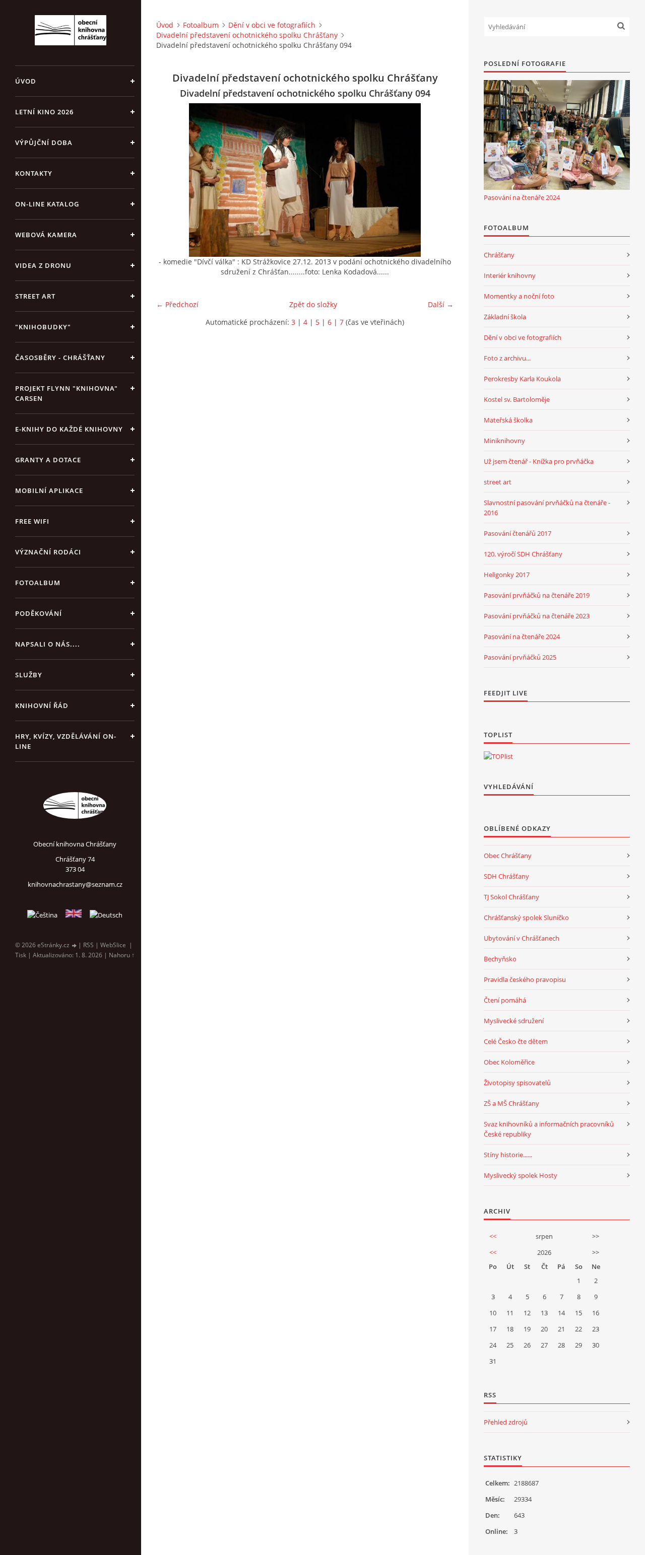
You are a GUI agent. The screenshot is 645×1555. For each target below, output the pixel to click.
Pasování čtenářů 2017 (517, 533)
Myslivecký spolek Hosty (520, 1175)
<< (492, 1236)
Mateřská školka (508, 420)
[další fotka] (437, 180)
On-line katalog (47, 203)
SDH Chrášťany (506, 876)
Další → (441, 304)
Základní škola (505, 316)
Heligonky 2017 (507, 574)
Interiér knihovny (510, 275)
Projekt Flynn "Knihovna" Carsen (66, 393)
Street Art (35, 296)
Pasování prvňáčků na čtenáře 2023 (537, 615)
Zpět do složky (313, 304)
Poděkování (38, 613)
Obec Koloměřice (509, 1062)
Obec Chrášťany (508, 855)
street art (497, 481)
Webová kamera (46, 234)
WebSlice (113, 945)
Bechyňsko (500, 958)
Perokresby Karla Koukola (522, 378)
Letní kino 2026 (44, 111)
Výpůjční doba (44, 142)
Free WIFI (32, 521)
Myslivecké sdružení (514, 1020)
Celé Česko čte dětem (516, 1041)
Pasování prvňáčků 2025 (520, 657)
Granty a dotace (48, 459)
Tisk (20, 955)
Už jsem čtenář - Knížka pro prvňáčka (539, 461)
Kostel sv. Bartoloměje (517, 399)
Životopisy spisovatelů (517, 1082)
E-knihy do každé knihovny (69, 429)
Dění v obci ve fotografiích (271, 25)
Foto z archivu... (507, 358)
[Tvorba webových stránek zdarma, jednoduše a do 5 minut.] (74, 945)
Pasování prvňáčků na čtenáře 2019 (537, 595)
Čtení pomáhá (505, 1000)
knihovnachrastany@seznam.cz (75, 884)
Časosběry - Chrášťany (60, 357)
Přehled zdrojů (506, 1422)
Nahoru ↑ (122, 955)
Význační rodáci (48, 551)
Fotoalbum (37, 582)
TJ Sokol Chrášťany (511, 896)
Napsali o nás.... (47, 644)
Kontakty (33, 173)
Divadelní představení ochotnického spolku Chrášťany (247, 35)
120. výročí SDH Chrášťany (523, 553)
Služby (28, 674)
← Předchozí (177, 304)
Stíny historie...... (508, 1154)
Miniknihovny (504, 440)
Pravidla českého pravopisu (525, 979)
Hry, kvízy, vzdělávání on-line (65, 741)
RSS (88, 945)
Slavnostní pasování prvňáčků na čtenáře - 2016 (547, 507)
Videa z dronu (43, 265)
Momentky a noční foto (519, 296)
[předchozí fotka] (172, 180)
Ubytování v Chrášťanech (521, 938)
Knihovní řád (42, 705)
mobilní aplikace (49, 490)
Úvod (25, 81)
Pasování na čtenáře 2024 (522, 197)
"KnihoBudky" (43, 326)
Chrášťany (499, 254)
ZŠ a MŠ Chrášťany (511, 1103)
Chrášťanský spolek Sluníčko (526, 917)
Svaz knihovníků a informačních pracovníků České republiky (549, 1129)
